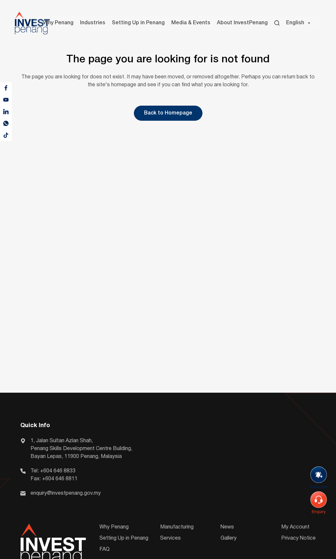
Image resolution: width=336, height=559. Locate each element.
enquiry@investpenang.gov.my (66, 493)
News (227, 527)
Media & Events (190, 23)
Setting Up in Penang (138, 23)
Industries (92, 23)
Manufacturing (177, 527)
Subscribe (318, 487)
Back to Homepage (168, 113)
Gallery (228, 538)
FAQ (104, 549)
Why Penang (58, 23)
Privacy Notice (298, 538)
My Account (295, 527)
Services (170, 538)
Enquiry (319, 512)
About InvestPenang (242, 23)
